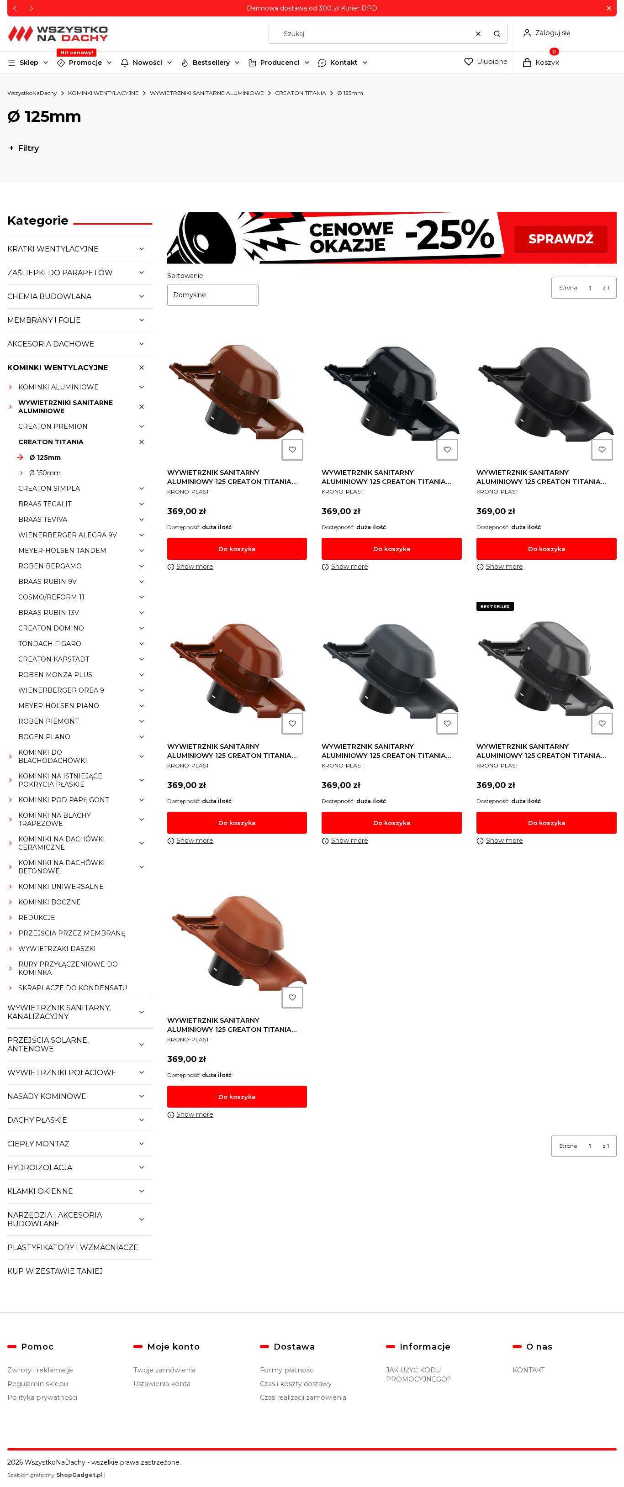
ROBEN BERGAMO (50, 566)
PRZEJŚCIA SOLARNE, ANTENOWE (48, 1044)
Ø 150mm (45, 473)
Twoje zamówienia (164, 1370)
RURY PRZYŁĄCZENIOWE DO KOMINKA (68, 968)
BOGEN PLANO (44, 737)
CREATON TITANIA (300, 92)
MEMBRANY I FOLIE (44, 320)
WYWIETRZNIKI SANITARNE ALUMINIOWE (207, 92)
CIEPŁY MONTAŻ (38, 1144)
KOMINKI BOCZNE (49, 902)
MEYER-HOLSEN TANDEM (62, 550)
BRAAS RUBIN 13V (48, 613)
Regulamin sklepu (37, 1384)
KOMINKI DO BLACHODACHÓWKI (52, 756)
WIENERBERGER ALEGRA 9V (67, 535)
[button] (609, 8)
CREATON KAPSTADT (53, 659)
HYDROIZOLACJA (39, 1167)
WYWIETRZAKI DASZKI (57, 949)
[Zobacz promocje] (392, 238)
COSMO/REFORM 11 (51, 597)
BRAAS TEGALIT (44, 504)
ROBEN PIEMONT (48, 721)
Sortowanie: (186, 276)
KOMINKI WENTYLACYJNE (103, 92)
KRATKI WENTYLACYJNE (53, 249)
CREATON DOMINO (51, 628)
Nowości (147, 62)
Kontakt (344, 62)
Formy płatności (287, 1370)
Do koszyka (237, 548)
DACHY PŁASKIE (37, 1120)
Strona (568, 287)
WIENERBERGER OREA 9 (61, 690)
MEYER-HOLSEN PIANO (58, 706)
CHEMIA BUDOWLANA (49, 296)
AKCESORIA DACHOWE (51, 344)
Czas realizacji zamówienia (303, 1397)
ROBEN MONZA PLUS (55, 675)
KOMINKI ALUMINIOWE (58, 387)
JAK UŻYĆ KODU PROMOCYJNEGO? (418, 1374)
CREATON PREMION (53, 426)
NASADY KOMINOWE (46, 1096)
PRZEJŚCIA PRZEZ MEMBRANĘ (71, 933)
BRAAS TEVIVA (42, 519)
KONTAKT (529, 1370)
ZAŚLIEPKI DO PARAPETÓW (60, 272)
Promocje (85, 62)
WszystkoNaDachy (32, 92)
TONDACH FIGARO (49, 644)
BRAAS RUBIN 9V (47, 582)
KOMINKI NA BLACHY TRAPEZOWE (54, 819)
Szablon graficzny (55, 1474)
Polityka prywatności (42, 1397)
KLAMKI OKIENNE (40, 1191)
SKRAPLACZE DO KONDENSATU (72, 988)
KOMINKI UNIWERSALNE (61, 887)
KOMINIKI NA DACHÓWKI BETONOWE (61, 867)
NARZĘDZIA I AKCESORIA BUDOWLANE (54, 1219)
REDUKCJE (36, 918)
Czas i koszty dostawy (296, 1384)
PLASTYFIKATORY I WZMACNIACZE (72, 1247)
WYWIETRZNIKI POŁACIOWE (61, 1072)
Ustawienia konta (161, 1384)
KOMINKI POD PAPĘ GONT (63, 800)
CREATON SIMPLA (49, 488)
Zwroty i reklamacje (40, 1370)
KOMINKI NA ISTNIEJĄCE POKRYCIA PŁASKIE (60, 780)
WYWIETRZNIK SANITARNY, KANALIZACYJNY (59, 1012)
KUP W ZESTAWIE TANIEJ (55, 1271)
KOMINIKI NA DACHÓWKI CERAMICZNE (61, 843)
